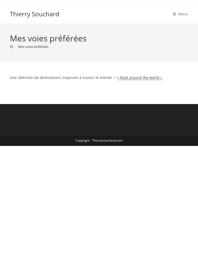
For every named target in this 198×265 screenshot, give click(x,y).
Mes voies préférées (33, 46)
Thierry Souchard (34, 14)
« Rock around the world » (139, 77)
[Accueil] (11, 46)
